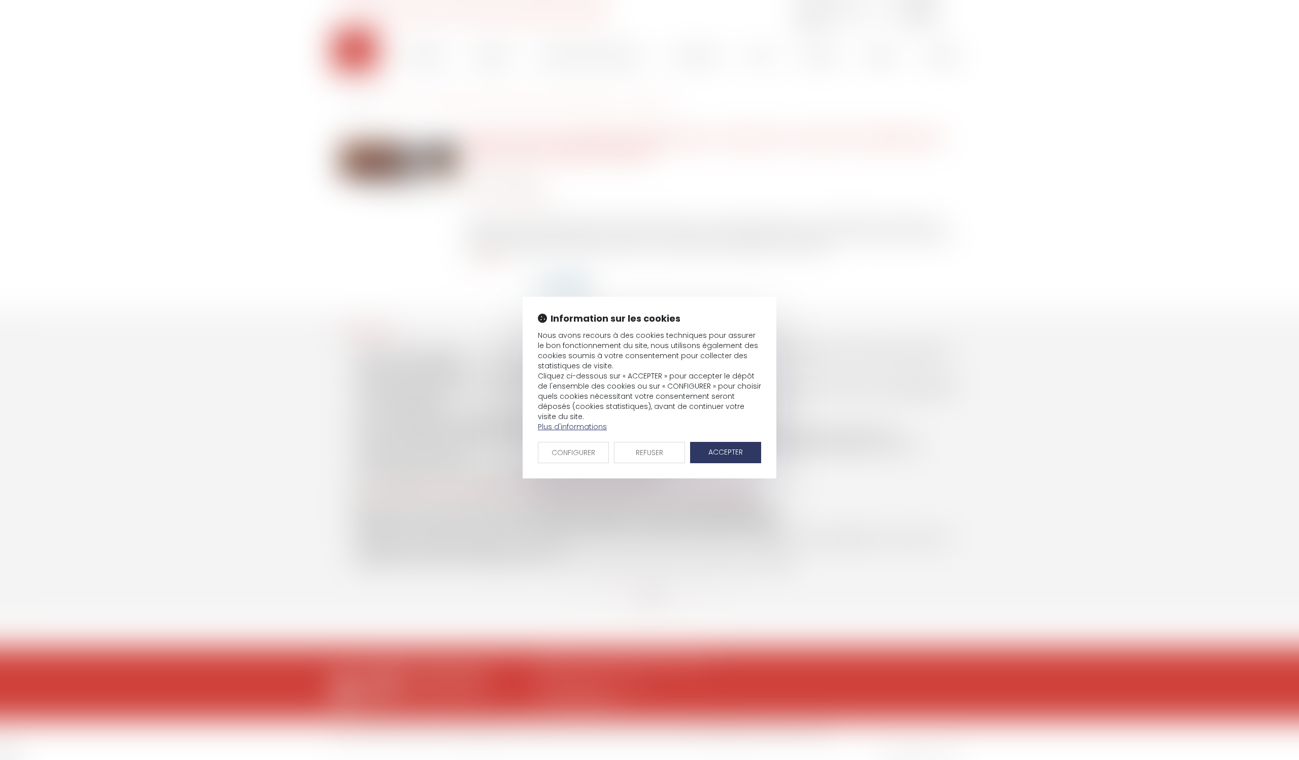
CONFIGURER (573, 452)
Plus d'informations (572, 427)
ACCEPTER (725, 452)
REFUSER (649, 452)
